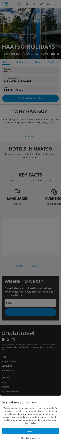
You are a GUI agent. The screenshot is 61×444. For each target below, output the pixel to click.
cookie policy (30, 422)
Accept (30, 431)
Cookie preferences (30, 438)
